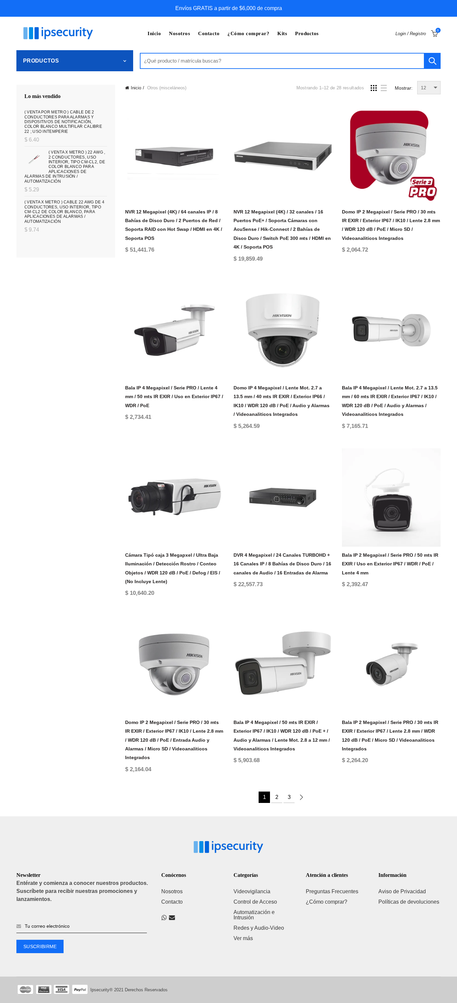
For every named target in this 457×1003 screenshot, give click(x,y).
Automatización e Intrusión (254, 914)
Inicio (154, 33)
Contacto (208, 33)
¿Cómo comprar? (248, 33)
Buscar (432, 61)
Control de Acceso (255, 902)
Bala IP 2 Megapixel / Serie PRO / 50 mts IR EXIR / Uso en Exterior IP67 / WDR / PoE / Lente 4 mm (390, 563)
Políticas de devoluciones (408, 902)
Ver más (243, 938)
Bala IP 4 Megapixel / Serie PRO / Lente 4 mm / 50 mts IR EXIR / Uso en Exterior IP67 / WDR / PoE (174, 396)
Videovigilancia (252, 891)
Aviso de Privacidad (402, 891)
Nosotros (179, 33)
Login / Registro (410, 33)
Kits (282, 33)
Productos (307, 33)
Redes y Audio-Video (259, 928)
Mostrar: (404, 88)
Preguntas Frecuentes (332, 891)
